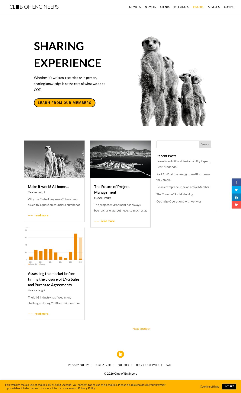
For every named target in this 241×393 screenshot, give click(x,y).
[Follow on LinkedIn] (120, 354)
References (181, 7)
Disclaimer (103, 365)
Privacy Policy (78, 365)
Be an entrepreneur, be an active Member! (183, 187)
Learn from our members (65, 103)
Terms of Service (147, 365)
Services (150, 7)
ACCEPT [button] (229, 386)
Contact (229, 7)
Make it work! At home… (48, 186)
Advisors (213, 7)
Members (134, 7)
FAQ (168, 365)
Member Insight (36, 192)
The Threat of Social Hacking (174, 194)
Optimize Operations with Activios (178, 201)
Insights (198, 7)
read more (42, 215)
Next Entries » (142, 328)
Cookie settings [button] (209, 386)
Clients (164, 7)
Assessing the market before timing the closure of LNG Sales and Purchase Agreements (53, 279)
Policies (123, 365)
